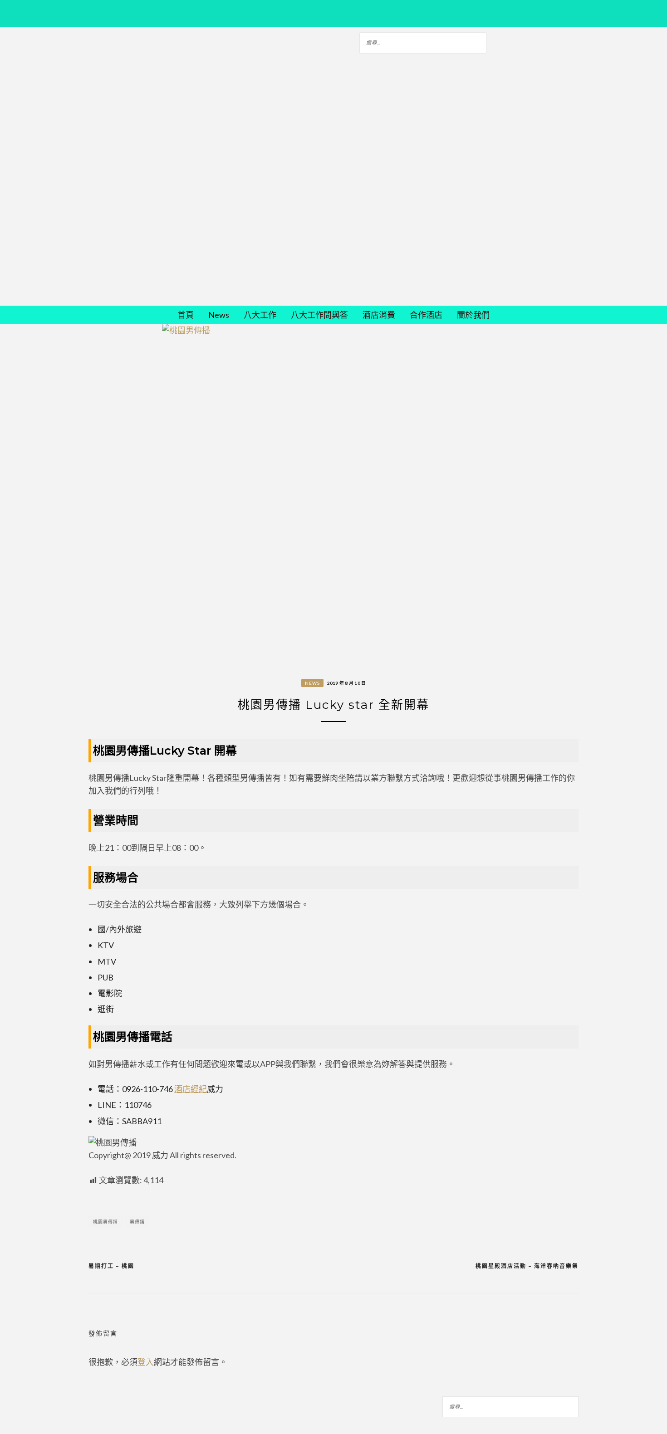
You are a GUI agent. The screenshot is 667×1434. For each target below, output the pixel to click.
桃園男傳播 (105, 1221)
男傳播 (137, 1221)
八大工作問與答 (319, 315)
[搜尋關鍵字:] (422, 41)
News (218, 315)
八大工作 (260, 315)
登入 (145, 1362)
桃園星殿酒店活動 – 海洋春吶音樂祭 (527, 1266)
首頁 (185, 315)
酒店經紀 (190, 1089)
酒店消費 (379, 315)
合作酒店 (426, 315)
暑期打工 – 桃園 (111, 1266)
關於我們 (473, 315)
